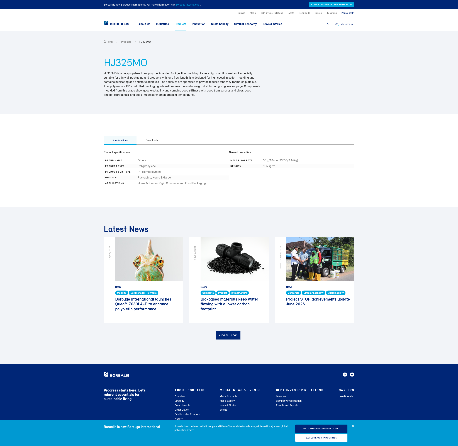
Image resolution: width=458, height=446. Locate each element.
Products (126, 41)
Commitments (182, 405)
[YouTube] (352, 375)
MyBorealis (346, 24)
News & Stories (228, 405)
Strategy (179, 400)
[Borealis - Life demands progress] (112, 24)
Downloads (152, 140)
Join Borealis (346, 396)
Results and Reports (287, 405)
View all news (228, 335)
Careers (346, 390)
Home (110, 41)
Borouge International (188, 4)
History (179, 418)
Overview (180, 396)
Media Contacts (228, 396)
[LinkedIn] (345, 375)
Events (223, 409)
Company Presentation (289, 400)
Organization (182, 409)
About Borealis (189, 390)
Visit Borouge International (321, 428)
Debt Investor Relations (187, 414)
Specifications (120, 140)
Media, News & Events (240, 390)
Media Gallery (227, 400)
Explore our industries (321, 438)
